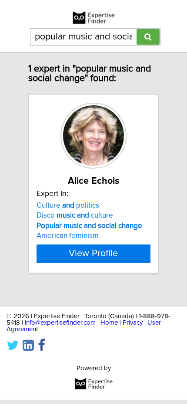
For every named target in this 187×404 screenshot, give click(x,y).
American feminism (68, 236)
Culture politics (68, 205)
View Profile (93, 253)
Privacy (133, 322)
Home (109, 322)
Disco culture (75, 215)
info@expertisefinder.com (60, 322)
